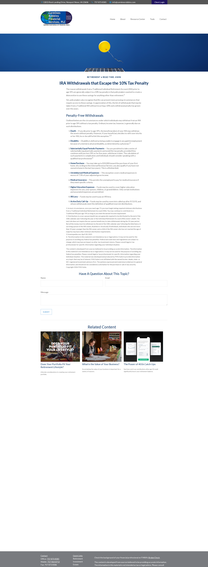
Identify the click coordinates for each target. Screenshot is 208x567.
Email (107, 278)
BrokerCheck (154, 557)
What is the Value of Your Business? (100, 364)
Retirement (78, 558)
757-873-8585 (100, 2)
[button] (112, 19)
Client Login (159, 2)
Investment (78, 561)
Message (44, 292)
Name (43, 278)
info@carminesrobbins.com (123, 2)
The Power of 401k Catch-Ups (140, 364)
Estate (76, 564)
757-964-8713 (53, 562)
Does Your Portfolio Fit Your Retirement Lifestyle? (56, 366)
